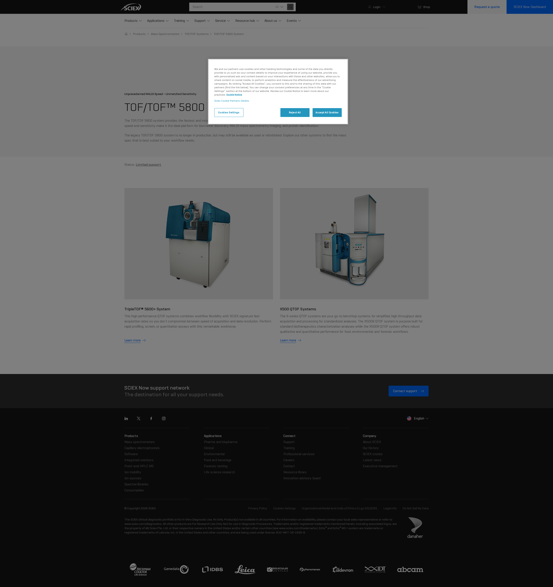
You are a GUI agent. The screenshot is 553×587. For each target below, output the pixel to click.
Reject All (295, 112)
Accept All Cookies (327, 112)
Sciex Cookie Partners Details (231, 100)
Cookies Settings (228, 112)
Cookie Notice (234, 94)
